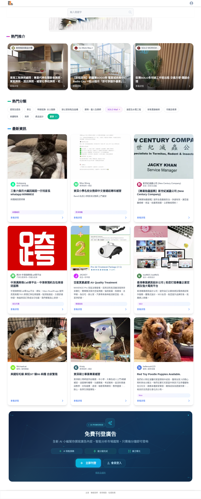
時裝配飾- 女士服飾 (46, 109)
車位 (29, 109)
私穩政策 (112, 493)
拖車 (27, 116)
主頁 (87, 493)
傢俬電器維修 (153, 109)
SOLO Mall (114, 109)
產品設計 (39, 116)
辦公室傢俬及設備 (70, 109)
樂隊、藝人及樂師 (93, 109)
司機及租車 (171, 109)
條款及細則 (100, 473)
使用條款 (103, 493)
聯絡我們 (94, 493)
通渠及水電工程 (134, 109)
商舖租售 (14, 116)
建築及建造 (15, 109)
